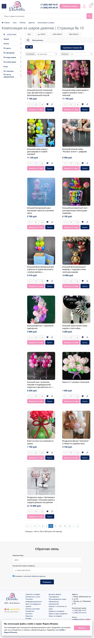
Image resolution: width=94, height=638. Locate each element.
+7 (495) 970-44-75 (49, 7)
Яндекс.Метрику (10, 632)
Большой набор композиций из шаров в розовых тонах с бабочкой (75, 93)
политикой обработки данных (34, 576)
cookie (61, 630)
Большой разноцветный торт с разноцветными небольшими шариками (75, 210)
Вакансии (29, 616)
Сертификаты (54, 596)
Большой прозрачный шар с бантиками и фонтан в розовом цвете (40, 210)
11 (55, 526)
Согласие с (30, 576)
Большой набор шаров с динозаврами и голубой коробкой (37, 151)
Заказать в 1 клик (36, 109)
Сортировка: (30, 54)
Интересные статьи (33, 596)
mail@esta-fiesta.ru (79, 619)
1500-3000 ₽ (57, 34)
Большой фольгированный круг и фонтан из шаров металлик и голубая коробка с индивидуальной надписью (40, 270)
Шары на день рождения (58, 613)
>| (78, 526)
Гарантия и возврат (33, 594)
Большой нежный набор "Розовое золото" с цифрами (74, 150)
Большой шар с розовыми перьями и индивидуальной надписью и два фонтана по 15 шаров (40, 386)
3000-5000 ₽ (73, 34)
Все (29, 34)
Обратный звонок (69, 6)
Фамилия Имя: (18, 555)
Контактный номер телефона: (24, 565)
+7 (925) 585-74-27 (49, 4)
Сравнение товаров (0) (72, 47)
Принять (82, 628)
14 (69, 526)
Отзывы (28, 618)
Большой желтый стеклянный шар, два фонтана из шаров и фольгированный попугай (40, 93)
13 (65, 526)
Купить (49, 109)
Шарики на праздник (56, 611)
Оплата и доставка (33, 608)
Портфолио (30, 611)
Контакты (29, 613)
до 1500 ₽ (41, 34)
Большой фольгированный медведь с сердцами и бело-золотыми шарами (74, 269)
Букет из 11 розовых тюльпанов (75, 382)
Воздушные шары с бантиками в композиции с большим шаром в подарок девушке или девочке (41, 500)
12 (60, 526)
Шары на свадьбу (55, 616)
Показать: (65, 54)
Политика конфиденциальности (34, 600)
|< (27, 526)
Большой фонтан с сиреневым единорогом (40, 326)
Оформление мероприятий (54, 602)
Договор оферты (55, 594)
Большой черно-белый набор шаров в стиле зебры (74, 326)
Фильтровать (37, 40)
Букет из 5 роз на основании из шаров (40, 442)
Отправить (47, 582)
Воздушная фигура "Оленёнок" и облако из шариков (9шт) (75, 442)
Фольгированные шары (57, 599)
